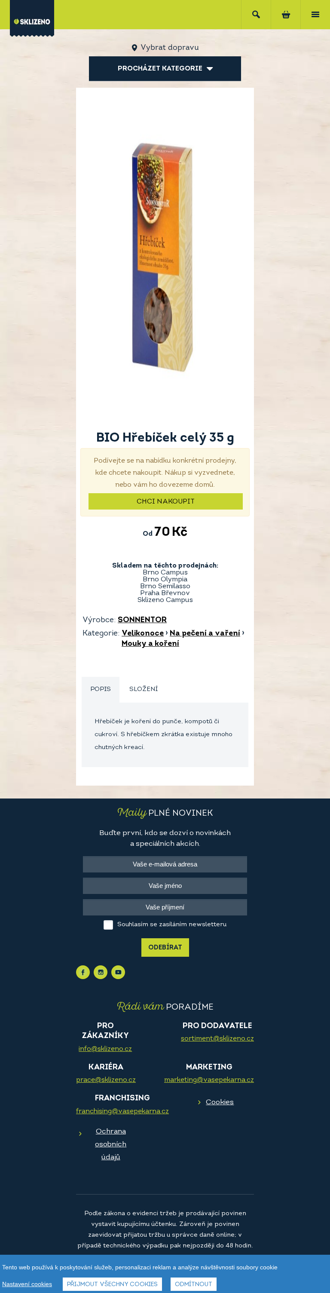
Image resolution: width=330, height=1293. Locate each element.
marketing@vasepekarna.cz (209, 1080)
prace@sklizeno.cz (106, 1080)
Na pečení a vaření (205, 634)
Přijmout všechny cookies (112, 1284)
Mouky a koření (150, 644)
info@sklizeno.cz (105, 1049)
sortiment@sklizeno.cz (217, 1038)
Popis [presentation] (100, 689)
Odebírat (165, 948)
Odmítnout (193, 1284)
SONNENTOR (142, 620)
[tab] (100, 690)
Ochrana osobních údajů (110, 1144)
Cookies (220, 1102)
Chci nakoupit (166, 501)
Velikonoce (143, 634)
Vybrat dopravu (170, 48)
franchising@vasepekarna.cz (122, 1111)
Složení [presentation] (143, 689)
